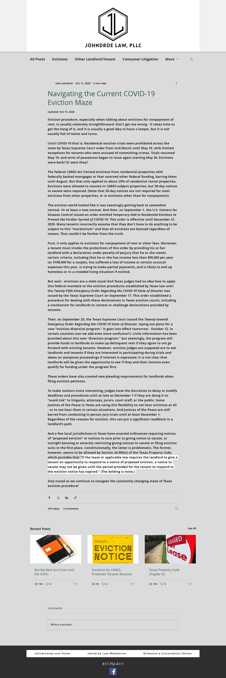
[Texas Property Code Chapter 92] (170, 549)
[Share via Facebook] (49, 497)
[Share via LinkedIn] (66, 497)
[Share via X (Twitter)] (58, 497)
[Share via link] (75, 497)
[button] (191, 59)
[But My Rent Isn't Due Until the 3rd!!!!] (55, 549)
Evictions (60, 59)
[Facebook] (112, 671)
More (169, 59)
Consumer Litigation (140, 59)
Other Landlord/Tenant (95, 59)
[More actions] (176, 83)
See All (192, 528)
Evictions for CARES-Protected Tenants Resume (112, 572)
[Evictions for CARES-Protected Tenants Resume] (113, 549)
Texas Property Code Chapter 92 (164, 572)
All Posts (37, 59)
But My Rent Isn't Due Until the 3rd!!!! (54, 572)
